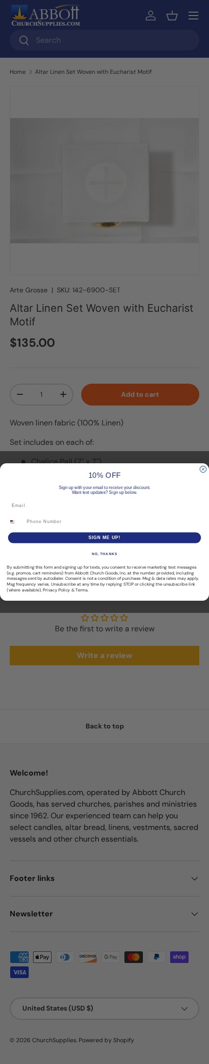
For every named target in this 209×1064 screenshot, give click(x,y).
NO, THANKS (104, 554)
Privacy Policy (56, 590)
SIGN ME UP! (104, 537)
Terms (81, 590)
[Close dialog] (203, 469)
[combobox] (15, 522)
